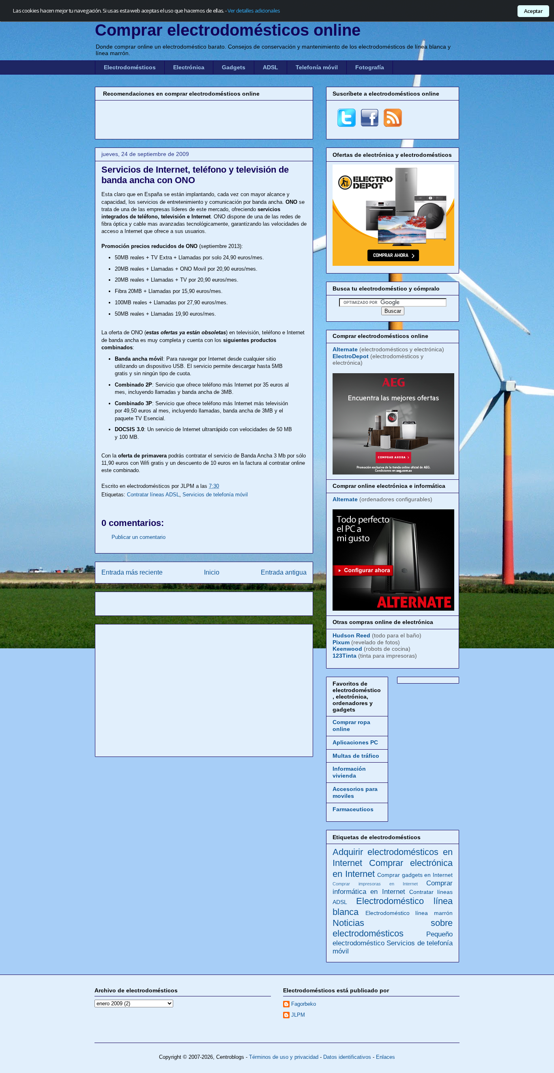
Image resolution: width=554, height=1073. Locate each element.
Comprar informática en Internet (393, 887)
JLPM (298, 1015)
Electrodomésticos (130, 67)
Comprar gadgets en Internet (415, 875)
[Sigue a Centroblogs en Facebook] (370, 125)
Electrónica (188, 67)
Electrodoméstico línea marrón (409, 913)
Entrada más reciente (132, 572)
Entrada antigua (284, 572)
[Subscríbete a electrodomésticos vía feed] (393, 125)
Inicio (211, 572)
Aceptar (533, 11)
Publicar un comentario (138, 537)
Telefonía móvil (317, 67)
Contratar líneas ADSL (153, 495)
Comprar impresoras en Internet (375, 883)
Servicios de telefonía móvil (215, 495)
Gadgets (233, 67)
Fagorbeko (303, 1004)
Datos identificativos (347, 1057)
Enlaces (385, 1057)
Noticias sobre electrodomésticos (393, 928)
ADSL (270, 67)
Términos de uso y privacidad (283, 1057)
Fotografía (369, 67)
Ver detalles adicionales (254, 10)
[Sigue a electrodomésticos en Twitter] (346, 125)
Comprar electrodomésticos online (228, 30)
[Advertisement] (204, 119)
